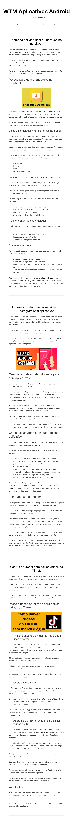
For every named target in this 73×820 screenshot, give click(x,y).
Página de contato (23, 25)
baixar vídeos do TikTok (39, 732)
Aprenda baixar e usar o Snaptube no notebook (36, 41)
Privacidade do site (38, 25)
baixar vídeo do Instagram (39, 384)
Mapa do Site (51, 25)
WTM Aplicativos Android (36, 11)
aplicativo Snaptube (48, 278)
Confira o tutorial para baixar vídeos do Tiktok (36, 568)
